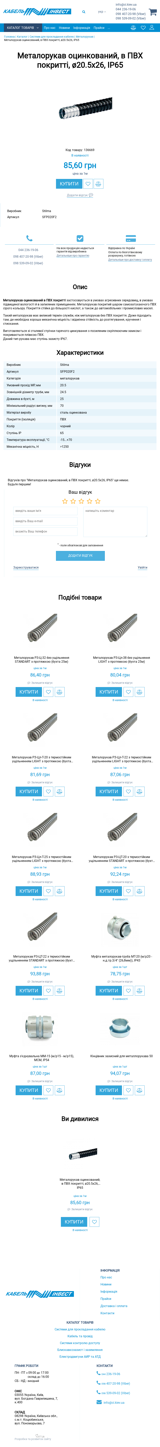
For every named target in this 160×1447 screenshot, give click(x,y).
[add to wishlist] (88, 184)
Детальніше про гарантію (73, 255)
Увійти (142, 567)
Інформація (81, 28)
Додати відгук (77, 195)
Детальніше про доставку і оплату (130, 259)
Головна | (10, 36)
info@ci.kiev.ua (114, 1403)
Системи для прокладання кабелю (80, 1329)
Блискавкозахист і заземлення (80, 1350)
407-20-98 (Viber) (131, 14)
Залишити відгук (42, 682)
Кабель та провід (80, 1336)
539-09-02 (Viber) (131, 18)
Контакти (107, 1313)
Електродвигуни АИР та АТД (80, 1357)
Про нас (49, 28)
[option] (80, 108)
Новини (64, 28)
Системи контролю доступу (80, 1343)
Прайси (99, 28)
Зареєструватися (26, 567)
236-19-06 (126, 9)
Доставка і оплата (113, 1306)
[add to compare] (98, 184)
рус (100, 16)
